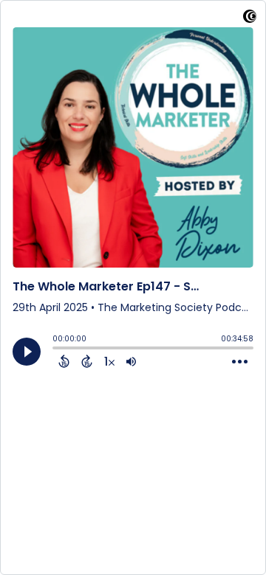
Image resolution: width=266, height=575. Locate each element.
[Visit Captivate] (249, 19)
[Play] (27, 352)
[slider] (56, 349)
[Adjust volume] (131, 361)
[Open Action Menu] (239, 362)
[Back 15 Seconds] (63, 361)
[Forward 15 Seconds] (86, 361)
